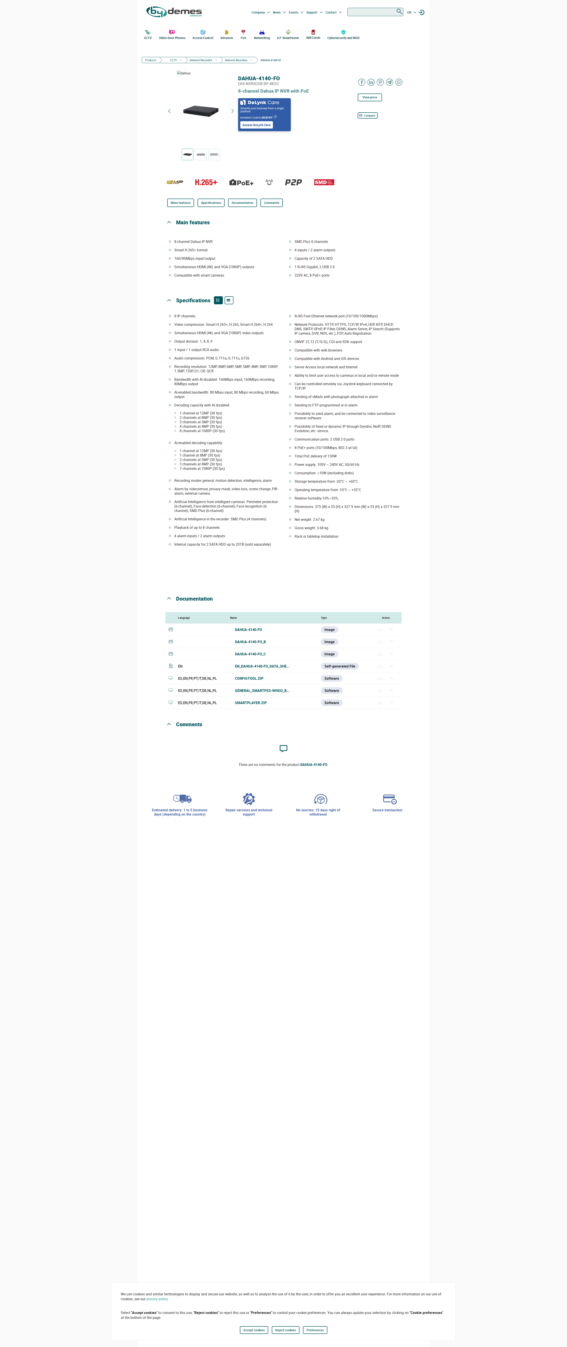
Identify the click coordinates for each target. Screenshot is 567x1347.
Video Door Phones (172, 38)
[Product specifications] (229, 300)
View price (370, 97)
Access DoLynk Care (257, 125)
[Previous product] (169, 111)
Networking (262, 38)
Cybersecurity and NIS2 (343, 38)
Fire (243, 38)
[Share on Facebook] (362, 82)
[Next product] (232, 111)
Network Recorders (201, 60)
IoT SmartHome (288, 38)
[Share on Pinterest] (380, 82)
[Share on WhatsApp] (399, 82)
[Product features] (218, 300)
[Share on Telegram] (389, 82)
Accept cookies (254, 1330)
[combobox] (375, 12)
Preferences (315, 1330)
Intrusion (227, 38)
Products (150, 60)
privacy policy (157, 1298)
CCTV (148, 38)
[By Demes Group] (174, 12)
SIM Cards (313, 37)
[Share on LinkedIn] (371, 82)
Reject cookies (285, 1330)
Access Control (202, 38)
